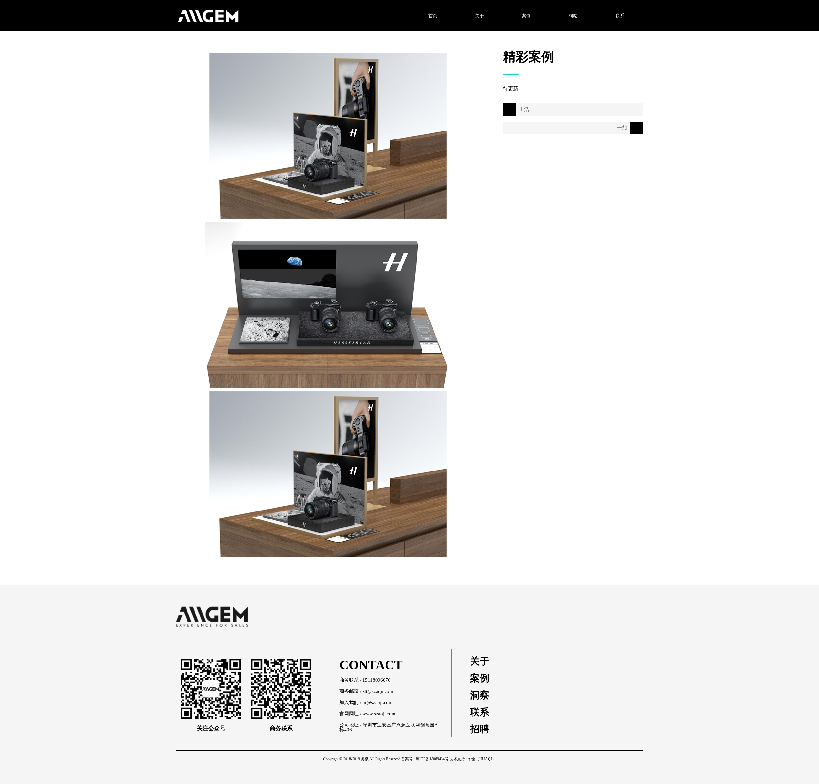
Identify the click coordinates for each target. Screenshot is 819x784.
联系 (479, 712)
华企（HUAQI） (482, 759)
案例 (479, 678)
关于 (479, 661)
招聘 (479, 729)
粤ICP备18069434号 (432, 759)
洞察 (479, 695)
